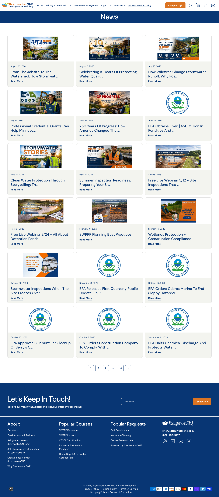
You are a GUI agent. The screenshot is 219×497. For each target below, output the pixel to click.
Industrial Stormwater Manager (71, 447)
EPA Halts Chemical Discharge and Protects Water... (177, 345)
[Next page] (128, 368)
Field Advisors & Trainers (21, 435)
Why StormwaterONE (19, 466)
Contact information (121, 492)
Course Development (122, 440)
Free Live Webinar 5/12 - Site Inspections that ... (172, 182)
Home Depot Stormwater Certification (72, 456)
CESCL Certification (69, 440)
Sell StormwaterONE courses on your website (23, 450)
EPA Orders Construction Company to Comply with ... (108, 345)
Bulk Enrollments (120, 430)
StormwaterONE (101, 485)
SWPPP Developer (69, 430)
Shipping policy (98, 492)
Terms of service (128, 488)
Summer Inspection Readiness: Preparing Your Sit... (105, 182)
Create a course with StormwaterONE (18, 459)
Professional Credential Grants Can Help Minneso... (40, 128)
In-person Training (121, 435)
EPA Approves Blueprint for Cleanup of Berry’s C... (41, 345)
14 (121, 368)
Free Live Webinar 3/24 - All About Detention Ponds (39, 236)
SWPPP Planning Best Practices (105, 234)
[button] (58, 5)
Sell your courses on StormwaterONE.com (18, 442)
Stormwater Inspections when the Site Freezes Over (40, 291)
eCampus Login (175, 5)
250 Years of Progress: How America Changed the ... (102, 128)
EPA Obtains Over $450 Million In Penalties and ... (175, 128)
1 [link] (90, 368)
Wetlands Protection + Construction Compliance (169, 236)
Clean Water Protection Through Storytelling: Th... (38, 182)
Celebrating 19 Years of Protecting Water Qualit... (108, 74)
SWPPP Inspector (68, 435)
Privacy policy (91, 488)
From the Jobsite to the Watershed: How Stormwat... (34, 74)
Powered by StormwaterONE (126, 445)
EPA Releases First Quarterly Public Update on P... (108, 291)
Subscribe (202, 401)
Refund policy (109, 488)
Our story (12, 430)
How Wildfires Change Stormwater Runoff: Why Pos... (177, 74)
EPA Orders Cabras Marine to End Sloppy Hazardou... (176, 291)
